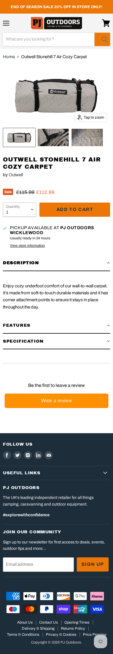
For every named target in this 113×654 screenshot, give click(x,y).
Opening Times (77, 622)
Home (9, 56)
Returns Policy (73, 629)
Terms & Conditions (23, 635)
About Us (25, 622)
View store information (27, 246)
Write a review (56, 400)
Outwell (16, 174)
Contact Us (48, 622)
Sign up (92, 564)
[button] (56, 263)
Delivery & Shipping (38, 629)
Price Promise (94, 635)
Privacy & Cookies (61, 635)
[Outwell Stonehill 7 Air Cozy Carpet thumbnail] (19, 137)
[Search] (102, 39)
